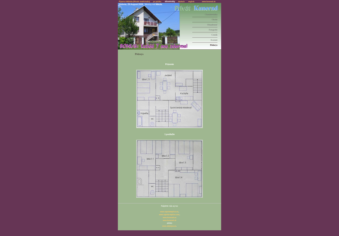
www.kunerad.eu (169, 217)
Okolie (214, 19)
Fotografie (213, 30)
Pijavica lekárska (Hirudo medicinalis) (134, 2)
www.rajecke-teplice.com (169, 215)
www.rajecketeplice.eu (169, 212)
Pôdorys (213, 45)
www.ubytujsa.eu (169, 226)
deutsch (181, 2)
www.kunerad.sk (208, 2)
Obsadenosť (212, 25)
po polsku (157, 2)
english (191, 2)
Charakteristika (211, 14)
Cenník (214, 35)
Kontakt (214, 40)
